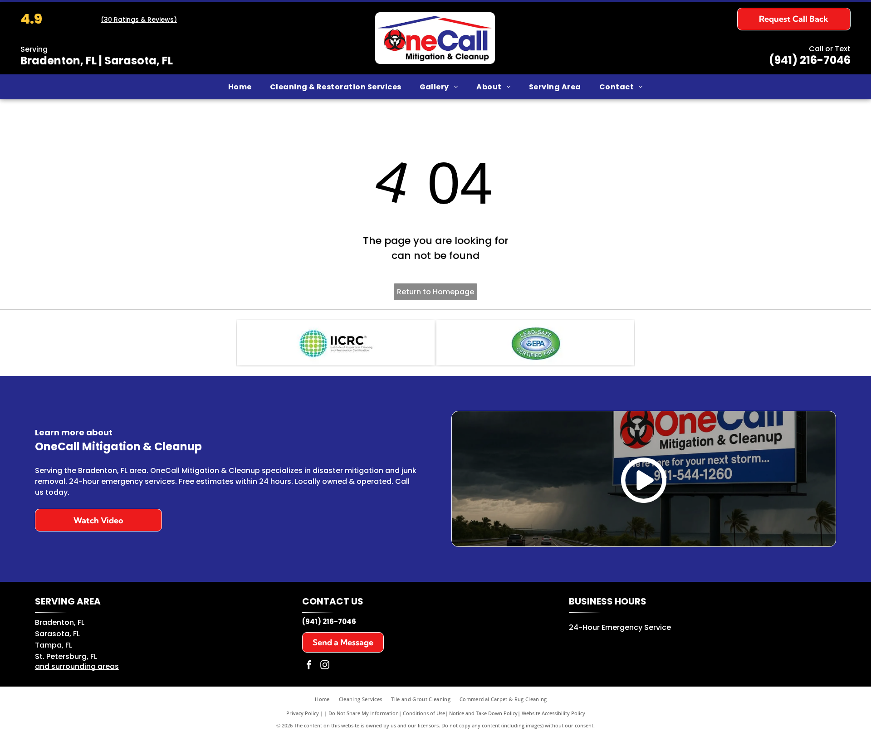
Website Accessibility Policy (553, 713)
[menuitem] (240, 86)
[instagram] (325, 666)
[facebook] (309, 666)
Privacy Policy (302, 713)
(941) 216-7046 (810, 60)
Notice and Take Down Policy (483, 713)
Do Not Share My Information (363, 713)
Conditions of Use (424, 713)
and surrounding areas (77, 666)
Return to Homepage (435, 292)
